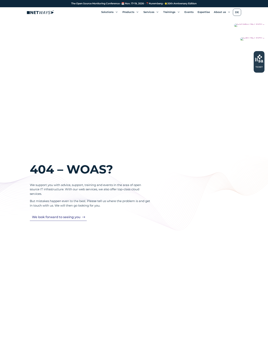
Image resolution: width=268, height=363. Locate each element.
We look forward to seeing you (56, 217)
